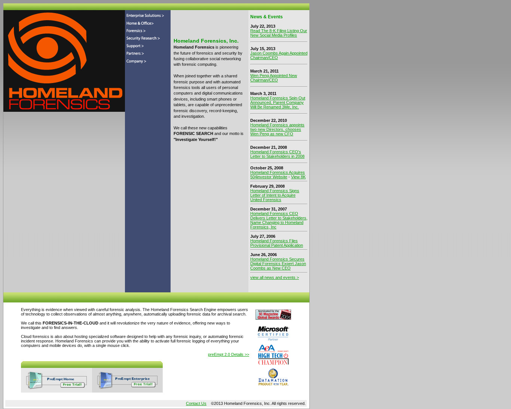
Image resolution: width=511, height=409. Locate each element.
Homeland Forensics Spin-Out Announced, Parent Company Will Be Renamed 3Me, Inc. (277, 102)
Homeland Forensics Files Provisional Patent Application (276, 243)
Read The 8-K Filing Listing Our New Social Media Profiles (278, 32)
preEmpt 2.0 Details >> (228, 354)
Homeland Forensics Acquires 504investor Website (277, 174)
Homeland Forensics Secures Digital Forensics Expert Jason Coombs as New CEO (278, 263)
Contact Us (196, 403)
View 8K (298, 177)
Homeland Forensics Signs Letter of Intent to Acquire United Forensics (274, 195)
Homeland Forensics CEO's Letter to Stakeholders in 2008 (277, 154)
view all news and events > (274, 277)
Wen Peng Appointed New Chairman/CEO (273, 77)
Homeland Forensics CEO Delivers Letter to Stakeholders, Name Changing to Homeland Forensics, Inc (278, 220)
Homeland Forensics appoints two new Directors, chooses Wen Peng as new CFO (277, 129)
